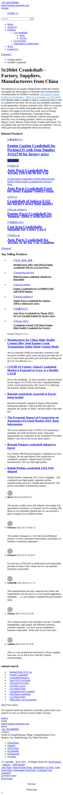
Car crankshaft (20, 32)
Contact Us (12, 49)
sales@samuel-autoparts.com (15, 723)
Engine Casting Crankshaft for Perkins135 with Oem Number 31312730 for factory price (31, 150)
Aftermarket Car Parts (43, 767)
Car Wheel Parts (17, 688)
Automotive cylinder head (26, 43)
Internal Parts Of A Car (21, 672)
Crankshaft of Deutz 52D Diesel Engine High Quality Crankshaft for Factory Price (33, 328)
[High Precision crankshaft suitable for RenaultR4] (23, 272)
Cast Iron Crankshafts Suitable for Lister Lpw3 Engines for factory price (27, 229)
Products (11, 29)
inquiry (4, 718)
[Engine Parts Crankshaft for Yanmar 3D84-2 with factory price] (17, 209)
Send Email (6, 778)
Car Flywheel (53, 97)
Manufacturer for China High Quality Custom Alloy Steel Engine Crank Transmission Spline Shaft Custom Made (33, 343)
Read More (13, 160)
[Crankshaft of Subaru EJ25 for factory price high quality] (12, 197)
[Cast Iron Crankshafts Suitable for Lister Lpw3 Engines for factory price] (15, 222)
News (10, 46)
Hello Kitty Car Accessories (23, 699)
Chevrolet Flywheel (49, 94)
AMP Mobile (18, 764)
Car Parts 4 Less (17, 686)
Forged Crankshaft (19, 674)
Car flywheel (19, 41)
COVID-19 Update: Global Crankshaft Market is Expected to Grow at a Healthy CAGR (33, 370)
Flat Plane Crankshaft (20, 694)
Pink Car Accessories (36, 97)
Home (10, 24)
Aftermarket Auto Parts (24, 770)
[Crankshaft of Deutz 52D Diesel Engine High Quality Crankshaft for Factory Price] (21, 321)
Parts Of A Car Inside (20, 680)
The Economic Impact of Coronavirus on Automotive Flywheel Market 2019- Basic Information (33, 421)
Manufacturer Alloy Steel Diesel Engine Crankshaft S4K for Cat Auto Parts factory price (33, 268)
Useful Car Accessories (12, 97)
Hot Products (54, 762)
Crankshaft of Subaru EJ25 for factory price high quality (30, 202)
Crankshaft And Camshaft (22, 691)
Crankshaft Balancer (19, 677)
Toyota (23, 38)
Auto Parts (6, 767)
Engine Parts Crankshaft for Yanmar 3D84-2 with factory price (29, 216)
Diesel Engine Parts (22, 767)
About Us (12, 27)
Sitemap (6, 764)
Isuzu (22, 35)
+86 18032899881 (10, 729)
